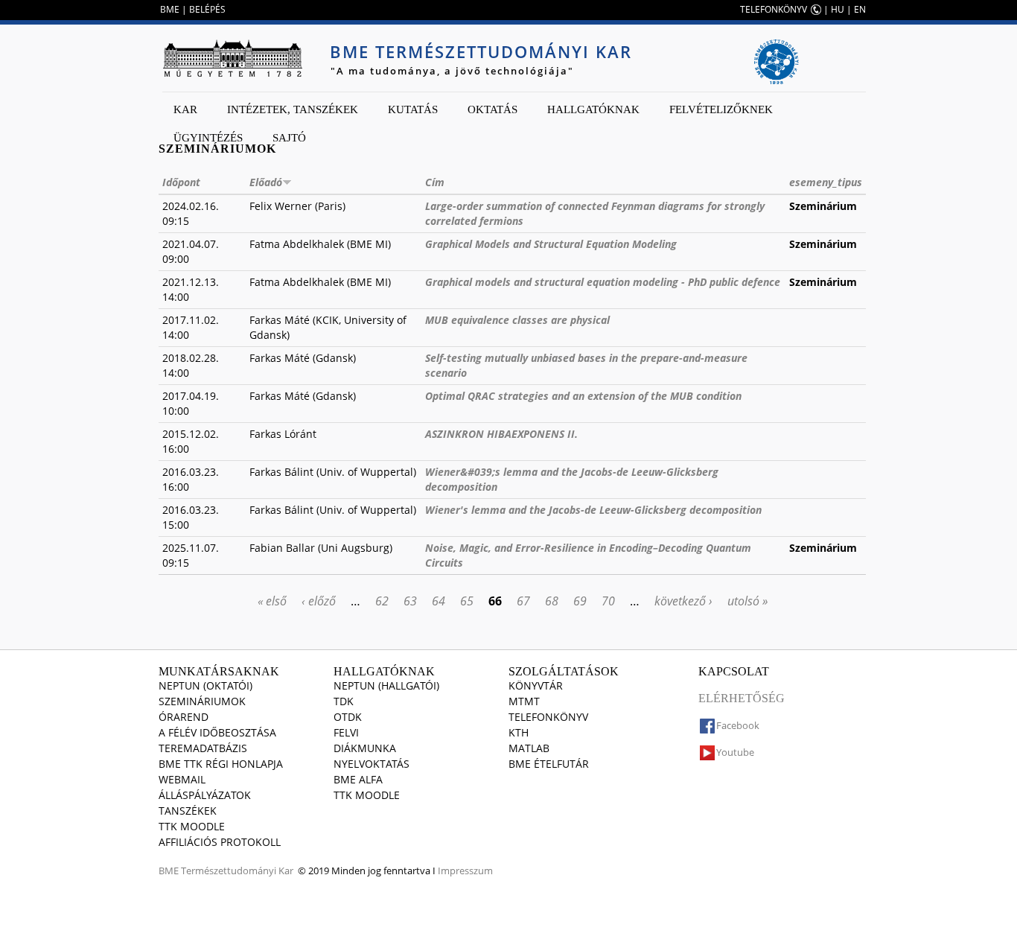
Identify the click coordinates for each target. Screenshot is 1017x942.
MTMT (524, 701)
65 (467, 601)
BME (169, 9)
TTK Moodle (192, 826)
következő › (683, 601)
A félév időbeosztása (217, 732)
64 (438, 601)
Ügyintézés (208, 138)
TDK (344, 701)
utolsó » (747, 601)
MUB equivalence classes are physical (517, 320)
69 (580, 601)
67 (523, 601)
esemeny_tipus (825, 182)
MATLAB (528, 748)
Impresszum (465, 870)
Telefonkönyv (548, 717)
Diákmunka (365, 748)
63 (410, 601)
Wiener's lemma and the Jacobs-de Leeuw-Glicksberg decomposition (593, 510)
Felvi (346, 732)
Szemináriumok (202, 701)
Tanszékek (188, 810)
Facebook (737, 725)
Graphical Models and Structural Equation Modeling (551, 244)
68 (551, 601)
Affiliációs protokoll (220, 842)
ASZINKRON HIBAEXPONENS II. (501, 434)
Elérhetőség (741, 698)
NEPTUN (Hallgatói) (386, 685)
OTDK (348, 717)
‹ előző (319, 601)
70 (608, 601)
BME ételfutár (548, 764)
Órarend (183, 717)
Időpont (181, 182)
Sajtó (289, 138)
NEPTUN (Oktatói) (205, 685)
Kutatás (413, 109)
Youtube (735, 752)
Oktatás (492, 109)
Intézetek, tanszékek (292, 109)
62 (382, 601)
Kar (185, 109)
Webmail (182, 779)
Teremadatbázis (203, 748)
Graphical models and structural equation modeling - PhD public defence (602, 282)
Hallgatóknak (593, 109)
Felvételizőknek (721, 109)
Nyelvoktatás (371, 764)
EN (860, 9)
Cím (434, 182)
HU (837, 9)
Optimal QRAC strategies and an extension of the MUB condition (583, 396)
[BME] (232, 58)
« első (272, 601)
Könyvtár (535, 685)
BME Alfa (358, 779)
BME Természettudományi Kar (481, 51)
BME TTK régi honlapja (221, 764)
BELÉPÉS (207, 9)
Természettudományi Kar (237, 870)
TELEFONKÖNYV (773, 9)
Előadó (265, 182)
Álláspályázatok (205, 795)
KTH (518, 732)
